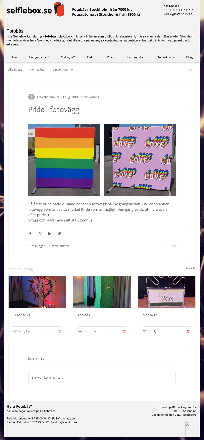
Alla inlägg (15, 69)
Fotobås (84, 315)
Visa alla (190, 268)
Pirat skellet (21, 315)
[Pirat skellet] (37, 292)
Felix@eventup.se (178, 14)
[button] (190, 69)
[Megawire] (166, 292)
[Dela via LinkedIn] (50, 233)
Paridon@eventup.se (63, 422)
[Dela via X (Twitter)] (40, 233)
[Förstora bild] (64, 160)
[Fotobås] (102, 292)
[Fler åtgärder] (173, 96)
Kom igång (37, 69)
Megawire (150, 315)
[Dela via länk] (59, 233)
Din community (62, 69)
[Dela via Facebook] (30, 233)
